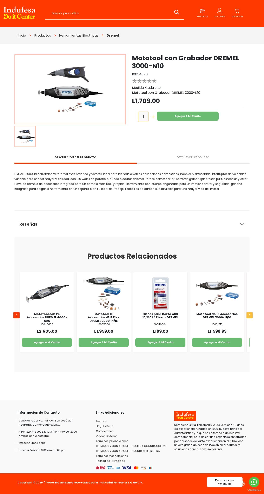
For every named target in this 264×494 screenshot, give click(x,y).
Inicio (22, 35)
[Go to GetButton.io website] (254, 490)
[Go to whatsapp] (254, 482)
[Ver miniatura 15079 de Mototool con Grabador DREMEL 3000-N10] (25, 136)
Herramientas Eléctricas (78, 35)
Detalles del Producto (193, 157)
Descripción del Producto (75, 157)
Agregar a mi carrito (188, 116)
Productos (42, 35)
